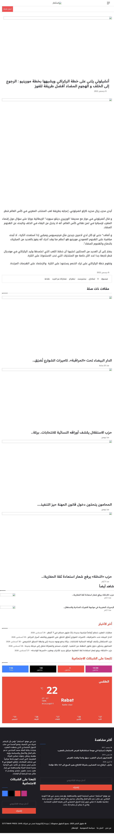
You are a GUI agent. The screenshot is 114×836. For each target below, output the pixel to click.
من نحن (108, 828)
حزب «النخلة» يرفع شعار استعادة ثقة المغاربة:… (93, 595)
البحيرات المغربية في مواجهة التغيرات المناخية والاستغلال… (88, 607)
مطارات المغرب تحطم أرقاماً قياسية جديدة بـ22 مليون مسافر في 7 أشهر (79, 632)
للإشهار (74, 828)
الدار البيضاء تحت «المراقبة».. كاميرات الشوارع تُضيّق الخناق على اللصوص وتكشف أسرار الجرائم (70, 637)
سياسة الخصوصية (87, 828)
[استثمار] (57, 3)
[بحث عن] (5, 4)
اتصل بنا (100, 828)
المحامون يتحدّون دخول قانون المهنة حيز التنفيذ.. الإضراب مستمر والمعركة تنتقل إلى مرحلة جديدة (68, 646)
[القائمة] (108, 4)
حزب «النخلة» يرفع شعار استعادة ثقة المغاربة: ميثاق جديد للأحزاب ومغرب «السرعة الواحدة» (71, 650)
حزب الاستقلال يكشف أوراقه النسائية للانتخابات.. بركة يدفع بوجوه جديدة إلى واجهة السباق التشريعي (67, 641)
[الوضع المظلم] (10, 4)
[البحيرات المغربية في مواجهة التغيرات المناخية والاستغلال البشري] (7, 611)
